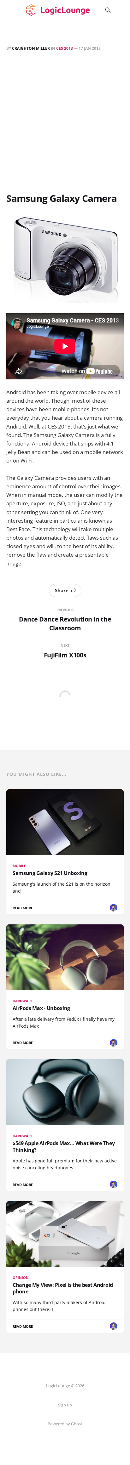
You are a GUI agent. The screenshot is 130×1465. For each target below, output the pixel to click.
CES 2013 (64, 48)
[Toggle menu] (120, 10)
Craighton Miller (31, 48)
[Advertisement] (65, 123)
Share (61, 590)
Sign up (65, 1405)
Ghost (76, 1424)
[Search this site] (108, 10)
